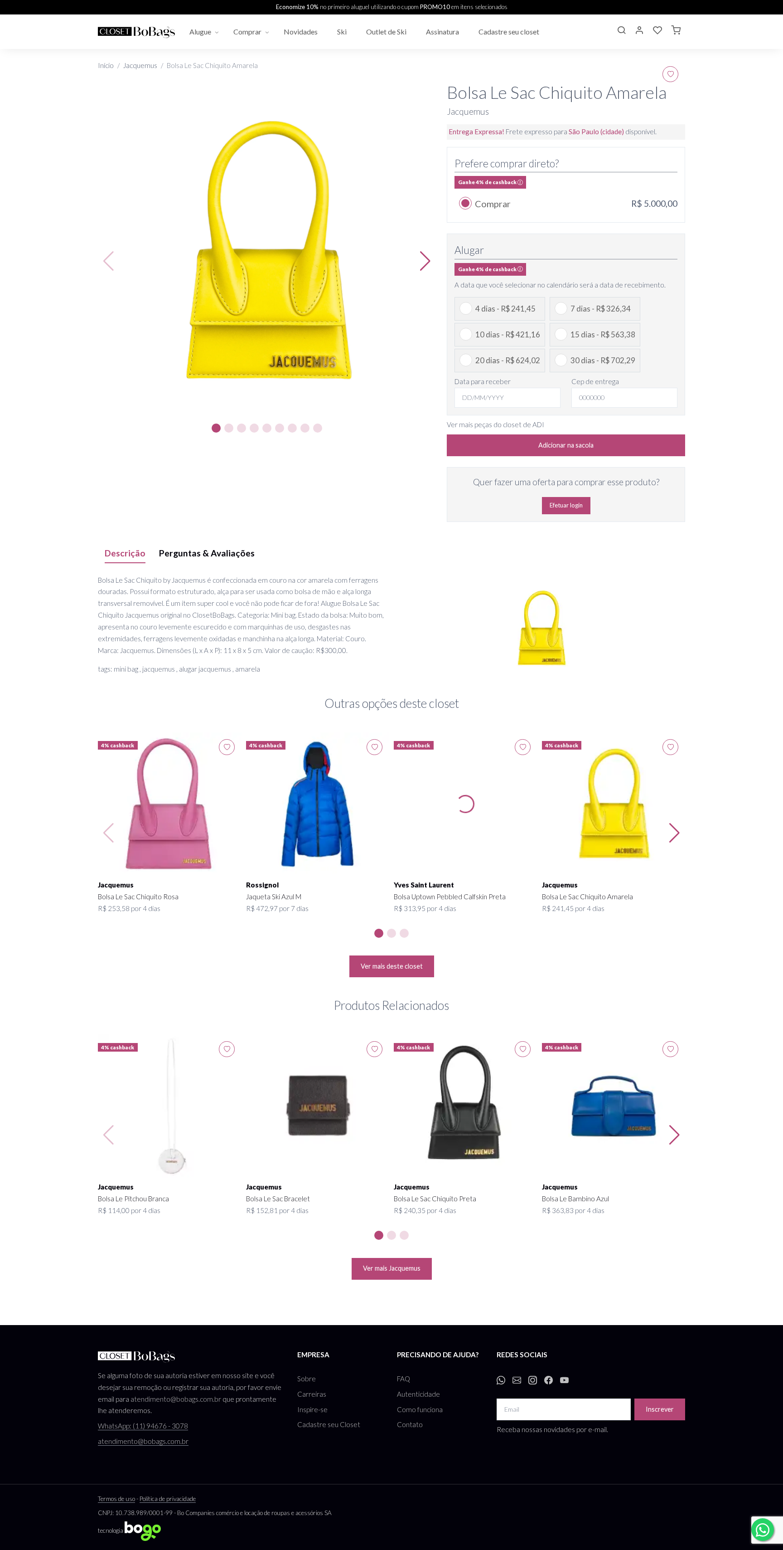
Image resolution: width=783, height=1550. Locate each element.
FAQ (403, 1379)
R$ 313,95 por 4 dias (425, 908)
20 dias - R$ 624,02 (507, 360)
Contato (410, 1424)
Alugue (200, 31)
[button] (621, 31)
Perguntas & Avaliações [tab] (207, 553)
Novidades (301, 31)
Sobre (306, 1379)
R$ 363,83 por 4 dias (573, 1210)
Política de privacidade (168, 1498)
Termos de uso (116, 1498)
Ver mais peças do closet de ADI (495, 424)
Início (106, 65)
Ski (342, 31)
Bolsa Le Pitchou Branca (133, 1198)
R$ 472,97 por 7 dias (277, 908)
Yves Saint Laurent (424, 885)
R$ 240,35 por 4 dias (425, 1210)
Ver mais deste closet (392, 966)
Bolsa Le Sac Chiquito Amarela (587, 896)
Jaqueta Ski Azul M (273, 896)
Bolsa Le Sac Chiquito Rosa (138, 896)
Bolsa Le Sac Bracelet (278, 1198)
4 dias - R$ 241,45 (505, 308)
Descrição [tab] (125, 553)
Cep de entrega (595, 381)
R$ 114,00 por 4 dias (129, 1210)
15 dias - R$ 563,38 (602, 334)
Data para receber (482, 381)
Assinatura (443, 31)
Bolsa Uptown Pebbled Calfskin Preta (450, 896)
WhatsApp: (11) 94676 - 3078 (143, 1426)
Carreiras (311, 1394)
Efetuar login (566, 505)
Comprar (247, 31)
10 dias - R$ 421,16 (507, 334)
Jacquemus (140, 65)
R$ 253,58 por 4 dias (129, 908)
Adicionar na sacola (566, 445)
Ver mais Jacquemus (391, 1268)
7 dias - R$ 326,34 (600, 308)
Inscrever (660, 1409)
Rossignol (262, 885)
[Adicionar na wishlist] (670, 74)
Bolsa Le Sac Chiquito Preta (435, 1198)
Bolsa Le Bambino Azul (575, 1198)
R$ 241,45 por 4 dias (573, 908)
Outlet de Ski (387, 31)
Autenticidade (418, 1394)
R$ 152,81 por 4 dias (277, 1210)
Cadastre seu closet (509, 31)
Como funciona (420, 1409)
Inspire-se (312, 1409)
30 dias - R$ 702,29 (602, 360)
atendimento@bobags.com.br (175, 1399)
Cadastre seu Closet (328, 1424)
